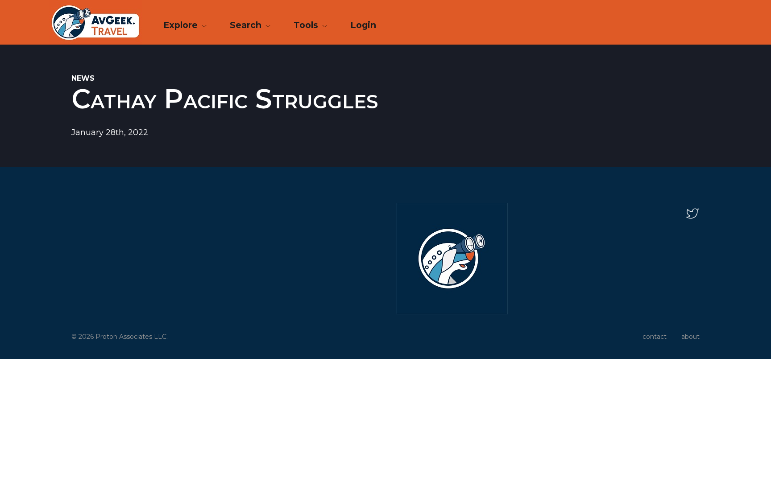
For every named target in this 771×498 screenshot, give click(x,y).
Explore (181, 25)
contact (654, 337)
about (690, 337)
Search (247, 25)
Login (363, 25)
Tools (307, 25)
